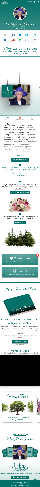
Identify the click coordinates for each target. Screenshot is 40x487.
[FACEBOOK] (13, 35)
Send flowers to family (20, 193)
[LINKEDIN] (5, 40)
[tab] (8, 118)
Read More (20, 156)
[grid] (20, 89)
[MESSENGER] (20, 35)
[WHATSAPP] (35, 35)
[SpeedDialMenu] (35, 482)
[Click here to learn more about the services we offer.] (20, 467)
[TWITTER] (27, 35)
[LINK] (35, 40)
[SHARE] (27, 40)
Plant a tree (20, 222)
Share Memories (21, 477)
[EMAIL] (13, 40)
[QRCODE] (5, 35)
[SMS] (20, 40)
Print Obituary (21, 160)
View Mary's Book (20, 341)
